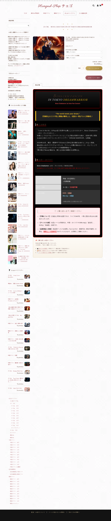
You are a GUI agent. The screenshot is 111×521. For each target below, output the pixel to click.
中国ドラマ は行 (14, 454)
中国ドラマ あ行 (14, 442)
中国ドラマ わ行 (14, 464)
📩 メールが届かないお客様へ (44, 252)
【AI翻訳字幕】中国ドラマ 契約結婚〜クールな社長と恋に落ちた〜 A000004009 (23, 258)
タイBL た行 (15, 413)
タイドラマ (13, 432)
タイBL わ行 (15, 425)
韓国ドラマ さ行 (14, 484)
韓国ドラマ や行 (14, 496)
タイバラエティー (15, 428)
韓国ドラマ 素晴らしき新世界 (15, 331)
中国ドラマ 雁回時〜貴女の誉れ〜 (15, 363)
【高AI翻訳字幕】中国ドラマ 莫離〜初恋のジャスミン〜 (15, 308)
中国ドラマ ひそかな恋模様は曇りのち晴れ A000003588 (23, 237)
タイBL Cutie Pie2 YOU (15, 388)
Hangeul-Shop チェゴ (55, 6)
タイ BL (12, 403)
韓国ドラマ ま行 (14, 493)
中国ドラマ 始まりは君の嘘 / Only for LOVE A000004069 (23, 112)
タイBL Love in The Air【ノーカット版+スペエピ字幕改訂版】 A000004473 (23, 144)
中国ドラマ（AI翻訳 (15, 467)
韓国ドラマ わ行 (14, 501)
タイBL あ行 (15, 406)
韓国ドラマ (57, 13)
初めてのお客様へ (74, 512)
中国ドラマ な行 (14, 452)
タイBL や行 (13, 430)
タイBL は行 (15, 418)
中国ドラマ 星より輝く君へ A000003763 (23, 121)
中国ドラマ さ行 (14, 447)
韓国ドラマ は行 (14, 491)
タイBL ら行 (15, 423)
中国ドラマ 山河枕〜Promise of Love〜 (13, 300)
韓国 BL (12, 437)
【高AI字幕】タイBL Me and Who (15, 316)
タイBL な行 (15, 415)
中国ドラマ (46, 13)
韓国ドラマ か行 (14, 481)
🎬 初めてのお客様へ (42, 248)
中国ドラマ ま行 (14, 457)
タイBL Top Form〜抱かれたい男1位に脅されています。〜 (15, 380)
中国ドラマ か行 (14, 445)
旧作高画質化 (12, 469)
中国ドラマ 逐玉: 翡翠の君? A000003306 (24, 153)
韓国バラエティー (14, 503)
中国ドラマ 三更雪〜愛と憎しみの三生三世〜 (15, 340)
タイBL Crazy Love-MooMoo (14, 276)
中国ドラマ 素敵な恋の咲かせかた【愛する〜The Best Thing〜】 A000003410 (24, 249)
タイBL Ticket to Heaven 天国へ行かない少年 (15, 348)
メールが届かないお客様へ (57, 512)
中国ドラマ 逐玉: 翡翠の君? (15, 323)
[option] (48, 48)
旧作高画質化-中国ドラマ (16, 472)
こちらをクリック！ (19, 65)
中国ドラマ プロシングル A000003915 (23, 194)
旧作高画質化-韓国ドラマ (16, 474)
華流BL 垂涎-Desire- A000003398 (23, 184)
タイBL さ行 (15, 411)
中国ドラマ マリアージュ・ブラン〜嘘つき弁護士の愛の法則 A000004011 (23, 165)
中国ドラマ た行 (14, 450)
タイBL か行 (15, 408)
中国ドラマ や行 (14, 459)
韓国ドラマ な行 (14, 489)
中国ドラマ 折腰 (12, 355)
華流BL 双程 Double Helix (15, 283)
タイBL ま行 (15, 420)
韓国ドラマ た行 (14, 486)
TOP (25, 13)
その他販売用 (83, 13)
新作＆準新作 (35, 13)
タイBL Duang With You (15, 371)
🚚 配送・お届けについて (43, 250)
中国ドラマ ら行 (14, 462)
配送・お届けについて (38, 512)
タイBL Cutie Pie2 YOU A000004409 (23, 226)
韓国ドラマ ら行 (14, 498)
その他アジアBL (14, 401)
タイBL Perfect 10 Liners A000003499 (23, 205)
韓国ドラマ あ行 (14, 479)
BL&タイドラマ (70, 13)
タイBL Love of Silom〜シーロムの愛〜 (15, 291)
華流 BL (12, 435)
